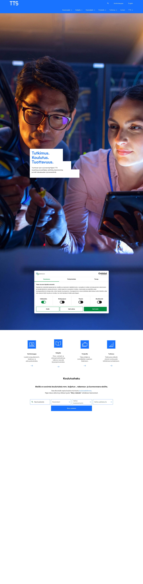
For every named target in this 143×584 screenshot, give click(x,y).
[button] (108, 3)
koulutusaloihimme (85, 391)
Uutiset (122, 10)
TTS (129, 10)
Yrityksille (101, 10)
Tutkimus (112, 10)
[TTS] (16, 3)
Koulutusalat (66, 10)
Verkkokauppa (118, 3)
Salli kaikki (95, 309)
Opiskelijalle (89, 10)
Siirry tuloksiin (71, 408)
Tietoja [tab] (96, 279)
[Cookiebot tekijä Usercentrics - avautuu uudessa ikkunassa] (99, 274)
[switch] (62, 302)
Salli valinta (71, 309)
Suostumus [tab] (46, 279)
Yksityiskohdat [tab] (71, 279)
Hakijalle (78, 10)
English (130, 3)
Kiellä (47, 309)
